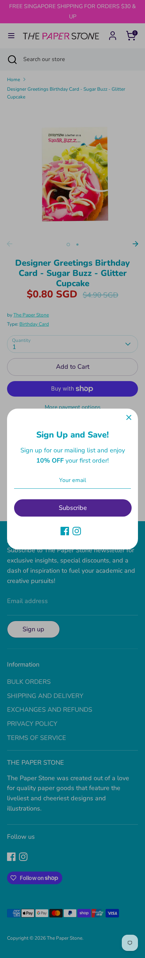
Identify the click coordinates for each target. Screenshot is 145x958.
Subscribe (73, 508)
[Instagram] (76, 531)
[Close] (129, 418)
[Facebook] (65, 531)
